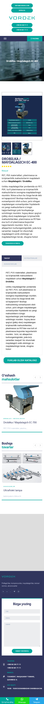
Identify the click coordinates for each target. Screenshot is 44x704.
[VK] (10, 591)
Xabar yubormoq (22, 651)
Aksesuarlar (9, 486)
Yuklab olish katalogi (22, 360)
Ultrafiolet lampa (12, 490)
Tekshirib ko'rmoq (12, 243)
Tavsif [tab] (7, 258)
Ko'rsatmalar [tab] (30, 258)
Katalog (22, 10)
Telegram (36, 702)
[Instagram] (7, 591)
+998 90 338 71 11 (22, 25)
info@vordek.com (22, 6)
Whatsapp (22, 702)
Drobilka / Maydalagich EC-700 (20, 422)
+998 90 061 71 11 (22, 30)
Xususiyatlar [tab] (10, 264)
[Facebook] (3, 591)
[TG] (14, 591)
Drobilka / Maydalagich (14, 418)
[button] (35, 377)
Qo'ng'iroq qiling (7, 702)
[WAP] (19, 591)
